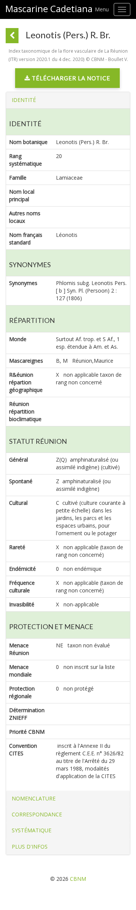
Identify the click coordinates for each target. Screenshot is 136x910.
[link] (67, 80)
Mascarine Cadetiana (49, 9)
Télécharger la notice (70, 78)
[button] (24, 99)
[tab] (68, 100)
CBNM (78, 878)
